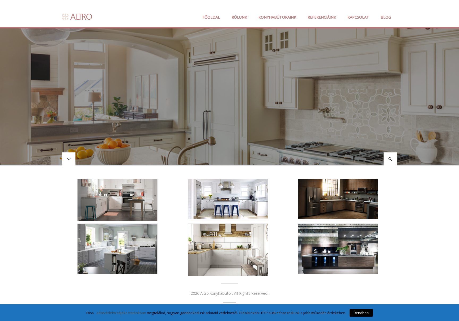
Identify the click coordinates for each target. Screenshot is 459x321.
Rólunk (239, 17)
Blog (386, 17)
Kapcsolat (358, 17)
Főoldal (211, 17)
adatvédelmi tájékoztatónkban (121, 312)
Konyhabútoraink (277, 17)
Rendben (361, 312)
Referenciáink (322, 17)
